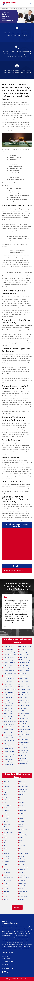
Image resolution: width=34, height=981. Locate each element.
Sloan (5, 827)
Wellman (22, 856)
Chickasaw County (9, 695)
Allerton (21, 851)
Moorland (22, 800)
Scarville (6, 894)
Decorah (6, 883)
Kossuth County (24, 670)
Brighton (22, 872)
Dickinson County (9, 724)
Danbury (6, 853)
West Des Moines (24, 877)
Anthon (6, 864)
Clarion (6, 797)
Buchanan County (9, 670)
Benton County (8, 660)
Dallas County (8, 711)
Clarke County (8, 697)
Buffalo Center (23, 786)
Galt (5, 789)
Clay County (7, 700)
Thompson (7, 891)
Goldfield (6, 786)
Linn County (23, 676)
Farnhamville (23, 789)
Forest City (22, 784)
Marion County (23, 692)
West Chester (23, 853)
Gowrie (21, 827)
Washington (23, 859)
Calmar (6, 888)
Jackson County (24, 654)
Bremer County (8, 668)
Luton (5, 845)
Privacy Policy (6, 958)
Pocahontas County (25, 729)
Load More (17, 907)
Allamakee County (9, 652)
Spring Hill (22, 883)
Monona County (24, 703)
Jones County (23, 665)
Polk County (23, 732)
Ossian (6, 875)
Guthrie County (8, 748)
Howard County (8, 764)
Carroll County (8, 681)
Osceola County (24, 718)
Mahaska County (24, 689)
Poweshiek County (25, 739)
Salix (5, 835)
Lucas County (23, 681)
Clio (20, 848)
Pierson (6, 837)
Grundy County (8, 746)
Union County (23, 763)
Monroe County (24, 705)
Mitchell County (24, 700)
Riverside (22, 861)
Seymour (22, 832)
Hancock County (9, 754)
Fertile (6, 821)
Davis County (8, 713)
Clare (21, 797)
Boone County (8, 665)
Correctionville (8, 859)
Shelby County (23, 750)
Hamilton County (9, 751)
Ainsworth (22, 875)
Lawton (6, 848)
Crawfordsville (23, 867)
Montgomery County (23, 709)
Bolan (5, 802)
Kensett (6, 810)
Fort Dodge (23, 829)
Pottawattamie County (24, 735)
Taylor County (23, 761)
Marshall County (24, 695)
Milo (20, 894)
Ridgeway (7, 872)
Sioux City (6, 829)
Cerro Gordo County (10, 689)
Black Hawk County (10, 662)
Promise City (23, 835)
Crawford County (9, 708)
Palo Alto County (24, 724)
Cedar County (8, 686)
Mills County (23, 697)
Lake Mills (22, 781)
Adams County (8, 649)
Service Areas (6, 956)
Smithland (7, 824)
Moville (6, 843)
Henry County (8, 762)
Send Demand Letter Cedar (23, 8)
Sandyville (22, 886)
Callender (22, 808)
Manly (5, 808)
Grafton (6, 818)
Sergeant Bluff (8, 832)
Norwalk (22, 888)
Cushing (6, 856)
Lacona (21, 899)
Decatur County (9, 716)
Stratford (22, 792)
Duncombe (23, 810)
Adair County (8, 646)
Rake (5, 896)
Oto (5, 840)
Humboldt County (25, 646)
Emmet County (8, 729)
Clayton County (8, 703)
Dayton (21, 824)
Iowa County (23, 652)
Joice (5, 813)
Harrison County (9, 759)
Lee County (22, 673)
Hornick (6, 851)
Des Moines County (10, 721)
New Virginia (23, 891)
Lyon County (23, 684)
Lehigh (21, 813)
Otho (20, 816)
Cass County (7, 684)
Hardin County (8, 756)
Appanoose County (10, 654)
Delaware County (9, 719)
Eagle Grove (7, 792)
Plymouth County (24, 726)
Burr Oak (6, 867)
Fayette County (8, 732)
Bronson (6, 861)
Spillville (6, 869)
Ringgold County (24, 742)
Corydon (22, 845)
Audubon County (9, 657)
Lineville (21, 840)
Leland (6, 899)
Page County (23, 721)
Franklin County (8, 737)
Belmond (6, 800)
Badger (21, 818)
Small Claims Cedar (11, 8)
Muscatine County (25, 713)
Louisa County (23, 678)
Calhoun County (9, 678)
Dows (5, 794)
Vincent (21, 794)
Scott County (23, 747)
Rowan (6, 784)
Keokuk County (24, 668)
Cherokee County (9, 692)
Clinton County (8, 705)
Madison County (24, 686)
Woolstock (7, 781)
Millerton (22, 837)
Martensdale (23, 896)
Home (3, 8)
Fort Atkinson (8, 880)
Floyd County (8, 735)
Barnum (21, 802)
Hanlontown (7, 816)
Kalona (21, 864)
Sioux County (23, 753)
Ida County (22, 649)
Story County (23, 755)
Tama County (23, 758)
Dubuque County (9, 727)
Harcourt (22, 805)
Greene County (8, 743)
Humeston (22, 843)
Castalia (6, 886)
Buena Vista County (10, 673)
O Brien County (24, 716)
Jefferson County (24, 660)
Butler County (8, 676)
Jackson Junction (9, 877)
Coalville (21, 821)
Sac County (22, 745)
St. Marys (22, 880)
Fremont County (9, 740)
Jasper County (23, 657)
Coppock (22, 869)
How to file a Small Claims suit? (13, 570)
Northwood (7, 805)
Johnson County (24, 662)
